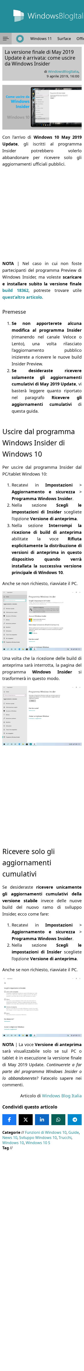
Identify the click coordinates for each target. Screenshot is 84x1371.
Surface (64, 38)
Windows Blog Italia (62, 1095)
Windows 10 (13, 1142)
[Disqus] (42, 1307)
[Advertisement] (42, 214)
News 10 (9, 1137)
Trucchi (65, 1137)
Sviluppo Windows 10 (38, 1137)
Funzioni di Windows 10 (45, 1132)
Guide (73, 1132)
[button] (6, 38)
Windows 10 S (38, 1142)
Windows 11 (41, 38)
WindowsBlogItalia (63, 71)
